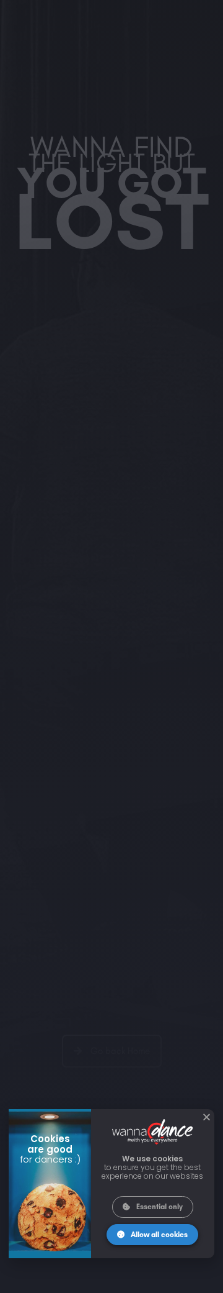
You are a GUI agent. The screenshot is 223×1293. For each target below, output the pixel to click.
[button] (206, 1117)
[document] (111, 646)
